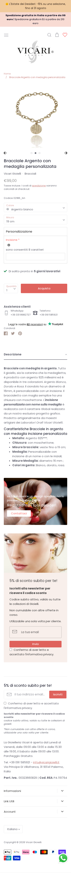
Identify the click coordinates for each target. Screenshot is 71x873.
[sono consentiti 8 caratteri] (8, 245)
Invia (35, 644)
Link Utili (9, 801)
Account (10, 812)
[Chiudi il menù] (6, 34)
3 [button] (39, 153)
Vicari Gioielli (12, 174)
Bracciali (30, 174)
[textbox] (35, 207)
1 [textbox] (6, 290)
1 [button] (31, 153)
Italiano (12, 829)
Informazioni (12, 791)
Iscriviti (57, 694)
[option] (35, 116)
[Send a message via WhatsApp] (63, 858)
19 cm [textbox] (10, 221)
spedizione (39, 185)
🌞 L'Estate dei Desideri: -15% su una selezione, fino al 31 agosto (35, 6)
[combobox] (35, 207)
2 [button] (35, 153)
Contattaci (19, 513)
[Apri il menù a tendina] (62, 791)
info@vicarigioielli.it (46, 762)
